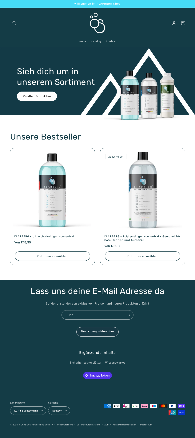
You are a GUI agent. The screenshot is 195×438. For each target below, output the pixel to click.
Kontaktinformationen (124, 424)
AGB (106, 424)
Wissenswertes (115, 362)
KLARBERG (25, 424)
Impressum (146, 424)
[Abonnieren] (129, 315)
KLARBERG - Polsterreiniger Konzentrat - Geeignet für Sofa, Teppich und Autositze (142, 238)
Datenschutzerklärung (89, 424)
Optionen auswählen (52, 256)
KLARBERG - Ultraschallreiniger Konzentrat (44, 236)
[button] (14, 23)
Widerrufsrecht (65, 424)
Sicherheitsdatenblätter (85, 362)
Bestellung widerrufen (97, 331)
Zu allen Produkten (37, 96)
